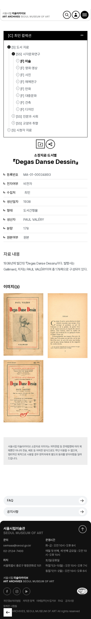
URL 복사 (50, 144)
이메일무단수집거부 (46, 600)
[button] (85, 15)
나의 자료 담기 (40, 144)
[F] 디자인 (27, 109)
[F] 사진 (25, 75)
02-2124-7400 (13, 551)
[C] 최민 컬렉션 (20, 35)
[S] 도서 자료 (9, 46)
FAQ (10, 500)
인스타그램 (16, 591)
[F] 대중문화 (28, 96)
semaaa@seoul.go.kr (17, 545)
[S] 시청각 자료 (9, 129)
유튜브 (26, 591)
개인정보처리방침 (12, 600)
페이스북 (7, 591)
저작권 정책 (28, 600)
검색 (67, 15)
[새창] (82, 591)
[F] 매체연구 (28, 82)
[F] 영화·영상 (29, 68)
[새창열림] (23, 529)
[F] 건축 (25, 103)
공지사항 (13, 512)
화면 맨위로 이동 (83, 529)
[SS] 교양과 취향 (13, 123)
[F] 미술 (25, 61)
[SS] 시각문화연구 (13, 53)
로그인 (76, 15)
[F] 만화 (25, 89)
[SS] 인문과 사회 (13, 116)
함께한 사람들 (10, 606)
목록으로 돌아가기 (8, 612)
